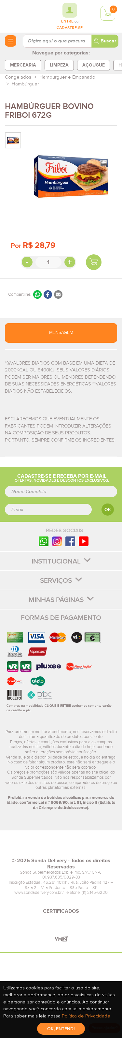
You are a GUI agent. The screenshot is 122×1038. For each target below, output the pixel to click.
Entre (67, 21)
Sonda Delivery (61, 847)
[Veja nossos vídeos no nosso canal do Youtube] (83, 541)
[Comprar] (94, 262)
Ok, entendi (61, 1029)
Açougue (93, 65)
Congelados (18, 77)
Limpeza (59, 65)
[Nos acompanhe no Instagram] (57, 541)
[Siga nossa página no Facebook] (70, 541)
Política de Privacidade (86, 1016)
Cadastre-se (70, 28)
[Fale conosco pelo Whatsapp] (43, 541)
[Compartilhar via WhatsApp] (37, 294)
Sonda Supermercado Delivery (23, 16)
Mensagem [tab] (61, 332)
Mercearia (23, 65)
